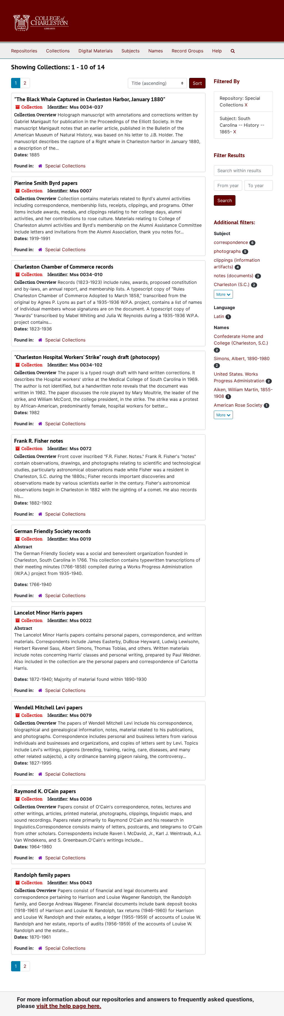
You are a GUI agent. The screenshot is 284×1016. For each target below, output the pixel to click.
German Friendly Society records (52, 531)
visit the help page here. (68, 1006)
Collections (58, 51)
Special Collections (65, 166)
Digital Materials (95, 51)
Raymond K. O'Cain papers (45, 791)
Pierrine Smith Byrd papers (45, 183)
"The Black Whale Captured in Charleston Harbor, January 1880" (89, 99)
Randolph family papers (42, 875)
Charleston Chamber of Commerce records (63, 266)
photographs (228, 251)
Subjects (130, 51)
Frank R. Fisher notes (38, 440)
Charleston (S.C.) (232, 284)
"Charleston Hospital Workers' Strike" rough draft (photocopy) (87, 357)
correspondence (231, 242)
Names (155, 51)
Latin (219, 316)
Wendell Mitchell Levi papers (48, 707)
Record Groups (187, 51)
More (221, 294)
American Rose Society (239, 405)
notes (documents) (234, 275)
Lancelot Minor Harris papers (48, 612)
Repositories (24, 51)
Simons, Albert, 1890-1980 (242, 358)
